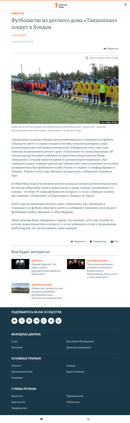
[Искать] (88, 419)
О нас (14, 341)
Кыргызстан (18, 402)
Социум (70, 366)
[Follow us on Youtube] (14, 321)
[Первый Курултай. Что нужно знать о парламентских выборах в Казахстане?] (20, 264)
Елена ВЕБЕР (18, 35)
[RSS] (58, 321)
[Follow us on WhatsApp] (44, 321)
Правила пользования (78, 347)
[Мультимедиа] (41, 419)
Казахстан (17, 396)
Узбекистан (73, 402)
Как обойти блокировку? (80, 341)
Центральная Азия (97, 261)
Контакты (17, 347)
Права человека (75, 372)
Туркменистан (74, 396)
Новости (17, 13)
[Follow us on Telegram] (36, 321)
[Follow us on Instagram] (22, 321)
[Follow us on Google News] (51, 321)
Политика (37, 261)
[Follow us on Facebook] (29, 321)
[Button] (111, 49)
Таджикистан (19, 408)
